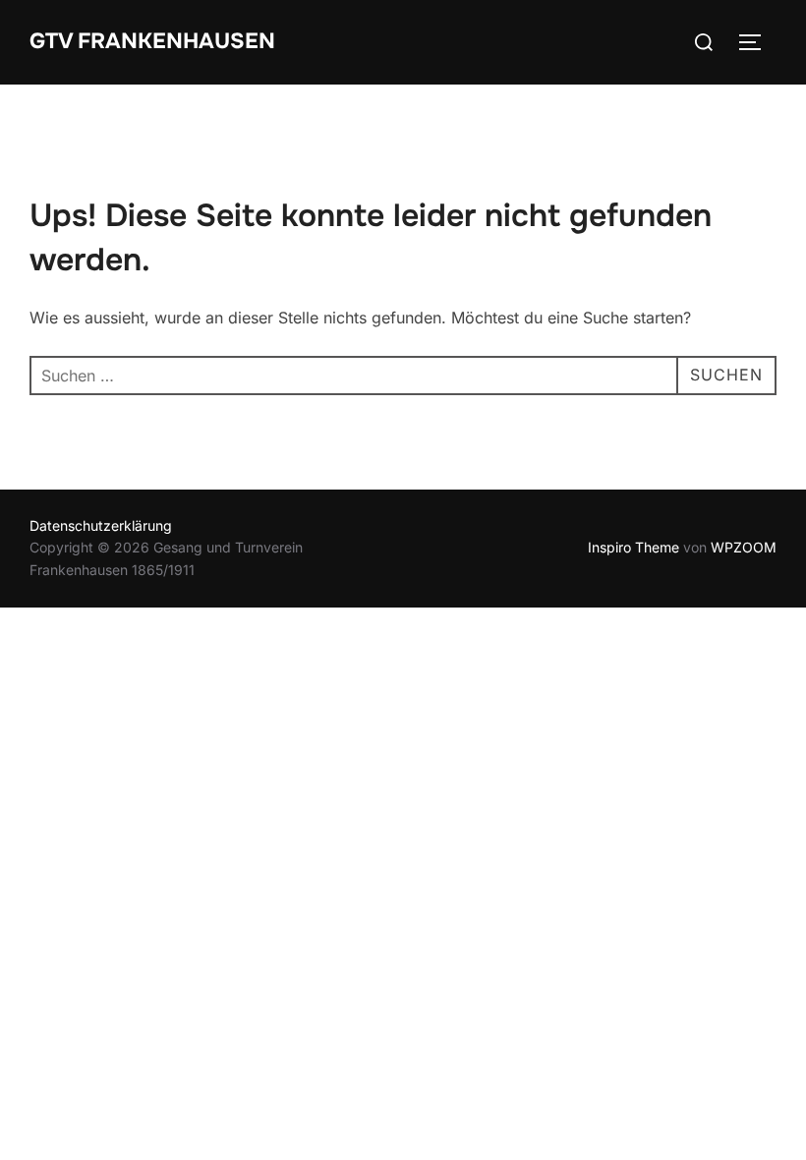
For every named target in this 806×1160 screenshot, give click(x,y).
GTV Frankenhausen (152, 41)
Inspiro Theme (633, 547)
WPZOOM (744, 547)
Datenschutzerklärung (100, 525)
